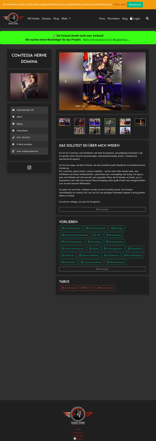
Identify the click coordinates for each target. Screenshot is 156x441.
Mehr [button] (65, 18)
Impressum (78, 432)
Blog (125, 18)
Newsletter (114, 18)
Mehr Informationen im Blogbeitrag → (107, 39)
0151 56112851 (23, 137)
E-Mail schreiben (24, 144)
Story (102, 18)
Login (136, 18)
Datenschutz (78, 436)
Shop (56, 18)
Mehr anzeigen (102, 209)
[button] (147, 18)
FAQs (78, 429)
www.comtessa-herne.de (27, 151)
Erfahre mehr (119, 4)
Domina (46, 18)
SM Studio (33, 18)
